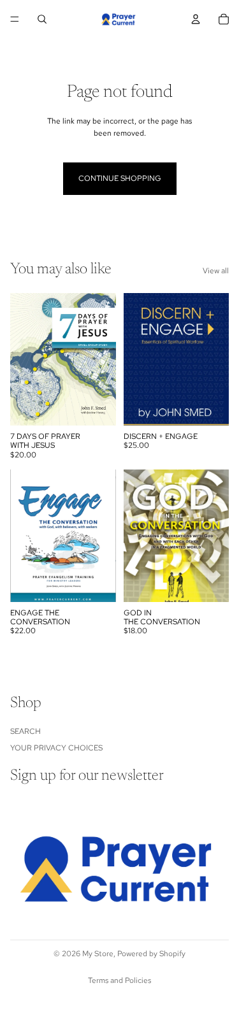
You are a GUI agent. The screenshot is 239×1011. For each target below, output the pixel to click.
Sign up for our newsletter (87, 776)
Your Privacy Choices (56, 748)
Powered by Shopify (151, 954)
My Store (97, 954)
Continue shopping (119, 178)
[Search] (42, 19)
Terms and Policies (119, 980)
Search (25, 731)
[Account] (196, 19)
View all (216, 271)
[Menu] (14, 19)
